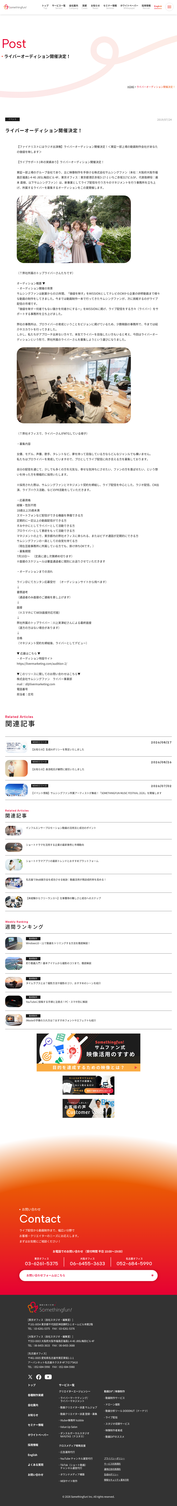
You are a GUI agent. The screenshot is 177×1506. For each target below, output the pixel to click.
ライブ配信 (111, 1417)
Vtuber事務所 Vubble (72, 1420)
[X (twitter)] (30, 1378)
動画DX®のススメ (114, 1437)
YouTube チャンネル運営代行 (76, 1458)
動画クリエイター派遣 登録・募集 (78, 1414)
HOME (130, 87)
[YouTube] (48, 1378)
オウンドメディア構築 (72, 1474)
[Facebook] (38, 1379)
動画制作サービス (115, 1398)
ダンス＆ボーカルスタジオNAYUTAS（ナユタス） (74, 1435)
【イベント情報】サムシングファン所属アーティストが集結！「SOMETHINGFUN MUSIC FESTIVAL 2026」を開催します (96, 793)
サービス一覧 (59, 6)
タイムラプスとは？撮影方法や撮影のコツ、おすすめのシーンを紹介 (63, 983)
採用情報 (146, 6)
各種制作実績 (35, 1395)
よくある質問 (35, 1464)
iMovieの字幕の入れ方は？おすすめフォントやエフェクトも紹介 (61, 1020)
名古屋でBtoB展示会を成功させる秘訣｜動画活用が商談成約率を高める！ (66, 879)
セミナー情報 (110, 6)
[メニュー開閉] (169, 7)
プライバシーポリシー (114, 1458)
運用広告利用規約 (112, 1469)
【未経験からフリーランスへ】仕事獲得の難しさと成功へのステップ (63, 898)
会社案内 (73, 6)
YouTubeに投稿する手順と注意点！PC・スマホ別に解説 (56, 1002)
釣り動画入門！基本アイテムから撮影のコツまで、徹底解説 (58, 963)
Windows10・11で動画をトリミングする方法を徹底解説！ (58, 943)
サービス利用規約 (112, 1464)
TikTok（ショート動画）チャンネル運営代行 (73, 1466)
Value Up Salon (68, 1427)
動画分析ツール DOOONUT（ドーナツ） (127, 1411)
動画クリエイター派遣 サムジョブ (78, 1407)
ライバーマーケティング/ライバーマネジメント (74, 1399)
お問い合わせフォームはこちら (45, 1275)
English (158, 6)
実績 (84, 6)
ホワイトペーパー (129, 6)
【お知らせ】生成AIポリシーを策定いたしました (57, 749)
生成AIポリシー (111, 1474)
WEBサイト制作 (68, 1481)
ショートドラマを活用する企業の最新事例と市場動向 (55, 845)
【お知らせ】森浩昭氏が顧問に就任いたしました (57, 769)
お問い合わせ (35, 1474)
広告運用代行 (67, 1452)
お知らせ (95, 6)
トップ (45, 6)
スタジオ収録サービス (117, 1424)
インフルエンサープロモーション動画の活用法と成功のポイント (61, 828)
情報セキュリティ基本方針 (116, 1480)
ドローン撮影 (112, 1404)
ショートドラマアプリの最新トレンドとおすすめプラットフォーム (62, 861)
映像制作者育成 (113, 1430)
